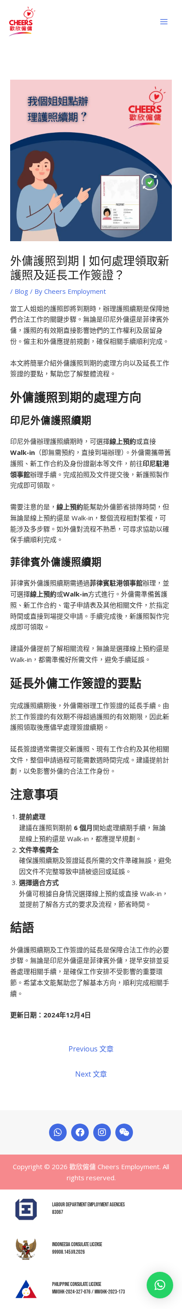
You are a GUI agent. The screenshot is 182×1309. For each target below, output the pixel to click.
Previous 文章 (91, 1049)
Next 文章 (91, 1074)
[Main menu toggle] (164, 21)
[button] (160, 1285)
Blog (21, 291)
